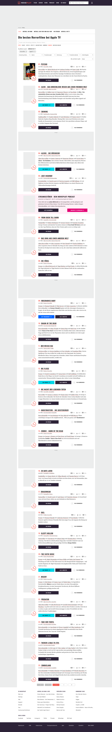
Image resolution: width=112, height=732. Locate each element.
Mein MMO (91, 725)
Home (19, 27)
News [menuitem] (46, 3)
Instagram (37, 718)
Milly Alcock (60, 694)
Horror (50, 45)
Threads (52, 718)
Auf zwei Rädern (41, 697)
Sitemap (20, 697)
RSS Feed (69, 718)
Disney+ (23, 45)
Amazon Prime (39, 45)
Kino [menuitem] (57, 3)
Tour (19, 707)
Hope (77, 697)
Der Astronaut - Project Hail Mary (45, 704)
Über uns (20, 694)
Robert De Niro (60, 699)
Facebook (20, 718)
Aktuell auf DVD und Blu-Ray (43, 31)
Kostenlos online (57, 45)
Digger (77, 699)
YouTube (29, 718)
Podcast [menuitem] (51, 3)
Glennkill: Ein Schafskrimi (43, 707)
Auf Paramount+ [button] (45, 317)
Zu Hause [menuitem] (63, 3)
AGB (30, 725)
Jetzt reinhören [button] (48, 210)
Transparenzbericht (52, 725)
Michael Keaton (61, 704)
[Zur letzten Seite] (71, 685)
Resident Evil (79, 702)
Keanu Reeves (60, 697)
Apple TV (33, 45)
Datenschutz (39, 725)
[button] (77, 80)
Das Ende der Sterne (81, 694)
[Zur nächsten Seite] (63, 685)
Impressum (21, 725)
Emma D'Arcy (60, 702)
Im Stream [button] (48, 80)
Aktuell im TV (65, 31)
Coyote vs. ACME (80, 704)
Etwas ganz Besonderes (43, 702)
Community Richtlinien (24, 710)
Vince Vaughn (60, 707)
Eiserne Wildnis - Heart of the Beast (85, 707)
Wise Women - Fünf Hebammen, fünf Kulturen (46, 699)
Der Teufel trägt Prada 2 (43, 710)
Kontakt (20, 704)
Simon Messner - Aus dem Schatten (46, 694)
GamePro (81, 725)
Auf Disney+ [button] (46, 105)
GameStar (71, 725)
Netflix (28, 45)
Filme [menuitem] (35, 3)
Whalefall (78, 710)
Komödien (45, 45)
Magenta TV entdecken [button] (77, 210)
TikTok (45, 718)
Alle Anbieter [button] (63, 105)
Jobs (63, 725)
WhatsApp (60, 718)
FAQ (19, 699)
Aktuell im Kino (27, 31)
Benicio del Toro (61, 710)
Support (20, 702)
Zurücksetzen (31, 49)
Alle (20, 31)
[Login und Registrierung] (92, 3)
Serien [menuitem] (41, 3)
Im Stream (57, 31)
